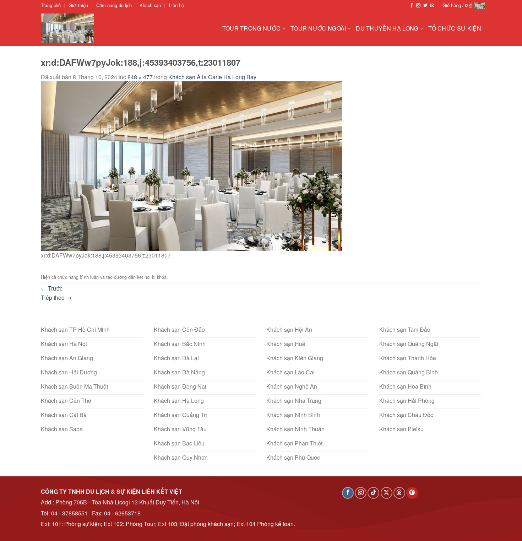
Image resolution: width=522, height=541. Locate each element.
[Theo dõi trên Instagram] (418, 5)
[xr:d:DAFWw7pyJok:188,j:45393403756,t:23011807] (191, 165)
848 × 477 (140, 77)
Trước (51, 288)
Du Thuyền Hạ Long (387, 28)
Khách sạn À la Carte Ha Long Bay (212, 77)
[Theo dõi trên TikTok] (373, 493)
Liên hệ (176, 5)
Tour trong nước (251, 28)
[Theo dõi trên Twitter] (425, 5)
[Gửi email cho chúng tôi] (432, 5)
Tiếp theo (56, 297)
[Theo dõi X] (386, 493)
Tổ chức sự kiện (454, 28)
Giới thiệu (78, 5)
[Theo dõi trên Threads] (399, 493)
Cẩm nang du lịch (114, 5)
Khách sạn (150, 5)
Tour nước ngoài (318, 28)
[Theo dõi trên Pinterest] (412, 493)
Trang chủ (51, 5)
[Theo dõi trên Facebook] (411, 5)
